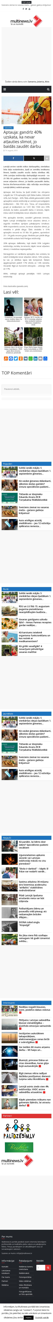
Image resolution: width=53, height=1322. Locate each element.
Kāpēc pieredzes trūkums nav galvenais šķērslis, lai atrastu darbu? (35, 1102)
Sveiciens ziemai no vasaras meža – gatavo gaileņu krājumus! (26, 5)
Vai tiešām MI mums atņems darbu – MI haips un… (34, 1048)
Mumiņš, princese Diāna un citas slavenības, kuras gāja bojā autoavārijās (34, 1063)
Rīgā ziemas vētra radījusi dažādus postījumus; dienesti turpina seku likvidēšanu (34, 1076)
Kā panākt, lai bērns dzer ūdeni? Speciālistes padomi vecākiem (33, 844)
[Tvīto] (34, 158)
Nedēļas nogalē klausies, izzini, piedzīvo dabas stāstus (34, 1008)
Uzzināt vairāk (42, 1317)
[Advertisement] (26, 53)
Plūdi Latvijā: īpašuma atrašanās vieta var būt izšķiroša (31, 898)
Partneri (5, 1281)
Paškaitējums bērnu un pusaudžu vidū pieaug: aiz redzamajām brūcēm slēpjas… (33, 913)
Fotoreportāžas (25, 1277)
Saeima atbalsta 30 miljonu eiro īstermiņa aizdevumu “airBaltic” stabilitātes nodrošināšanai (33, 886)
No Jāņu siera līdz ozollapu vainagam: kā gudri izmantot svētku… (34, 938)
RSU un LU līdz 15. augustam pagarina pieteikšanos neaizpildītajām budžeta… (34, 609)
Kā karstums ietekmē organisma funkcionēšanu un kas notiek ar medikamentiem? (34, 637)
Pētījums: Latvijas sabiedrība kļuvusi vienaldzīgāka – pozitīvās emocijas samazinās (35, 1023)
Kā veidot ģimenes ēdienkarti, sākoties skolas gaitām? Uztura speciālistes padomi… (35, 483)
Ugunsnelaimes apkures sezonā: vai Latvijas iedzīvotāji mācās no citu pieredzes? (32, 859)
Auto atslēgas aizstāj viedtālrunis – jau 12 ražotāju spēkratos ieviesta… (34, 523)
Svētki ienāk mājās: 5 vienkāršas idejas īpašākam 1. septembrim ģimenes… (35, 470)
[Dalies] (13, 158)
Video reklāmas (25, 1281)
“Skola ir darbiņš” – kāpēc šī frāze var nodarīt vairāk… (33, 870)
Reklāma (5, 1285)
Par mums (6, 1277)
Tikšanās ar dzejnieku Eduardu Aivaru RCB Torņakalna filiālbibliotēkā (33, 497)
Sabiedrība (8, 128)
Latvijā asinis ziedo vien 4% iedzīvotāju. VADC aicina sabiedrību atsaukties (34, 1089)
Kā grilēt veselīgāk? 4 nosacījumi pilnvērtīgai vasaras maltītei (31, 649)
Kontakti (5, 1266)
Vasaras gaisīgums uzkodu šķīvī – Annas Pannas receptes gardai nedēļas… (35, 622)
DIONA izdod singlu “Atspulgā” (29, 924)
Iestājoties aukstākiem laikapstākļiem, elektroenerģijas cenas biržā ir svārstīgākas (34, 1037)
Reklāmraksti (24, 1273)
